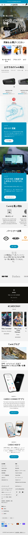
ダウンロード (15, 413)
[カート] (25, 4)
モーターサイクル (5, 70)
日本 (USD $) (4, 518)
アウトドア (13, 70)
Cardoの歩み (4, 468)
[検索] (4, 4)
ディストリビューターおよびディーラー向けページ (7, 489)
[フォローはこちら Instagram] (19, 492)
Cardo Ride (17, 475)
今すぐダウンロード (11, 198)
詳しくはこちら (14, 297)
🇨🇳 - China (4, 508)
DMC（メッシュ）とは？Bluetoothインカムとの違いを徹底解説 (13, 365)
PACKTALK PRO (8, 90)
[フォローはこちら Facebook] (16, 492)
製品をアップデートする (20, 470)
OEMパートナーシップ (6, 492)
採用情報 (3, 472)
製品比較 (17, 468)
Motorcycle (4, 361)
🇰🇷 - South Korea (5, 511)
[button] (5, 93)
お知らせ (3, 477)
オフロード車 (20, 70)
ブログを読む (9, 141)
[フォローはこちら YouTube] (22, 492)
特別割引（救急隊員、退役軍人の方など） (7, 501)
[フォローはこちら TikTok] (16, 495)
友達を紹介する (5, 479)
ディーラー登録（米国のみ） (7, 497)
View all (14, 309)
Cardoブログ (18, 479)
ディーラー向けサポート (7, 494)
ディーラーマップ (19, 477)
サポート (17, 465)
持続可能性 (4, 470)
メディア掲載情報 (5, 475)
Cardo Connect (18, 472)
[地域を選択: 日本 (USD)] (23, 4)
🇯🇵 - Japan (4, 513)
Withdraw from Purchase (20, 482)
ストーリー (4, 465)
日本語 (11, 518)
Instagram (7, 334)
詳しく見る (8, 29)
